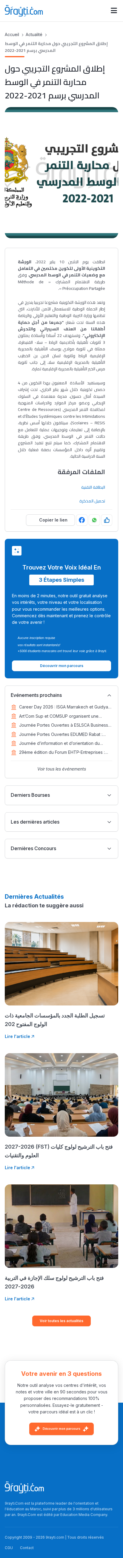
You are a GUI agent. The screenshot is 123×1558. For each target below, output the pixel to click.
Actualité (34, 34)
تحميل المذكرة (92, 501)
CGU (9, 1547)
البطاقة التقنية (93, 487)
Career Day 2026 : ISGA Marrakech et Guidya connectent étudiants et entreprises (63, 707)
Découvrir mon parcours (61, 1428)
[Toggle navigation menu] (114, 10)
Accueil (12, 34)
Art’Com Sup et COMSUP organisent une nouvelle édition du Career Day (59, 717)
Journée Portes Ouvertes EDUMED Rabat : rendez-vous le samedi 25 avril (60, 735)
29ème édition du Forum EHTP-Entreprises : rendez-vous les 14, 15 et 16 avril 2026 (62, 753)
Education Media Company (83, 1514)
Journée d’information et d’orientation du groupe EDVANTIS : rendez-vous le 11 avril (60, 744)
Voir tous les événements (61, 768)
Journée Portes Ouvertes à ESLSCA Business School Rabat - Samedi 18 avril (63, 725)
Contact (27, 1547)
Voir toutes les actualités (61, 1321)
